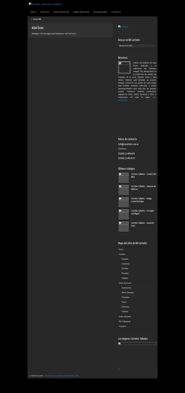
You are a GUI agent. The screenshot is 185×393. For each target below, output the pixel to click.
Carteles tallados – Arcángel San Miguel (142, 212)
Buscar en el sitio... (154, 12)
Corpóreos (126, 264)
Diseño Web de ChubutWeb (54, 376)
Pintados (125, 273)
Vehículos (125, 307)
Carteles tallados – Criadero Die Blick (143, 175)
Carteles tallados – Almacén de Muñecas (143, 187)
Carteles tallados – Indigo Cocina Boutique (141, 200)
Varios (124, 302)
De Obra (125, 269)
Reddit (153, 4)
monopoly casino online (71, 376)
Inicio (33, 12)
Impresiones (126, 288)
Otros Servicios (61, 12)
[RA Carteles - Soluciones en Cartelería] (45, 4)
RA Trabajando (100, 12)
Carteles (44, 12)
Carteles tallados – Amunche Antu (142, 224)
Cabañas (125, 259)
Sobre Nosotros (81, 12)
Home (30, 19)
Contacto (116, 12)
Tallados (125, 278)
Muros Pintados (128, 293)
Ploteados (125, 297)
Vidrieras (125, 312)
